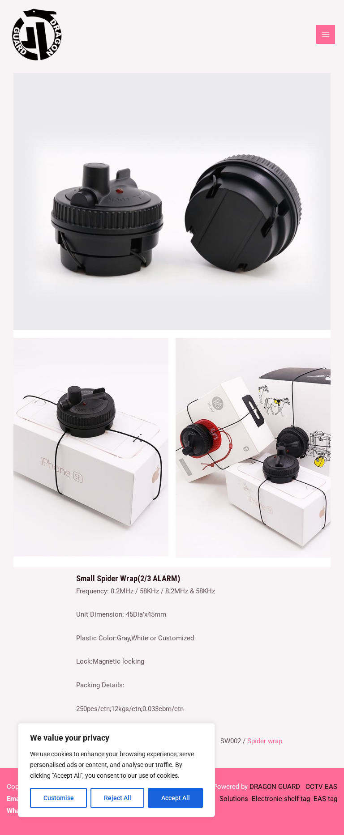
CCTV (314, 787)
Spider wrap (264, 741)
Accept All (175, 797)
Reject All (117, 797)
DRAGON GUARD (275, 787)
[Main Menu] (325, 34)
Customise (58, 797)
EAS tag (324, 799)
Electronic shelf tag (281, 799)
